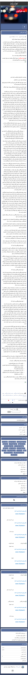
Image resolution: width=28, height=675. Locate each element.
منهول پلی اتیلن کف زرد (19, 446)
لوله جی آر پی (19, 450)
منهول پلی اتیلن (12, 448)
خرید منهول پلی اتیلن (21, 448)
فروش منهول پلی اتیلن (8, 446)
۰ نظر (10, 402)
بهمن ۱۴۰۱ (22, 434)
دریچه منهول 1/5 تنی (13, 444)
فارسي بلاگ (18, 667)
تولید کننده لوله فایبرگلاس (19, 452)
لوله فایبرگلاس (20, 11)
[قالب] (12, 671)
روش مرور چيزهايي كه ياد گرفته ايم (18, 639)
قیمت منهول (5, 448)
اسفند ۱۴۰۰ (22, 427)
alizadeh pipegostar (21, 420)
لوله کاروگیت (22, 469)
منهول (25, 450)
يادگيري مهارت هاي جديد (20, 635)
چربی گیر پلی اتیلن (21, 464)
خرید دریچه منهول (21, 444)
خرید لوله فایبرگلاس (9, 395)
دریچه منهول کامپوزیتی (21, 441)
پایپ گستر (16, 395)
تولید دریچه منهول (12, 441)
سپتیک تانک (23, 467)
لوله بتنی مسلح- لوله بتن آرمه (19, 462)
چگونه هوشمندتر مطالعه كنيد (20, 637)
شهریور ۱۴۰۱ (22, 429)
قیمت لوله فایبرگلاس (9, 393)
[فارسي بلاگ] (22, 667)
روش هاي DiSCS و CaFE (20, 633)
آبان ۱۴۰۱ (22, 432)
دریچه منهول (5, 444)
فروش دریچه (4, 441)
